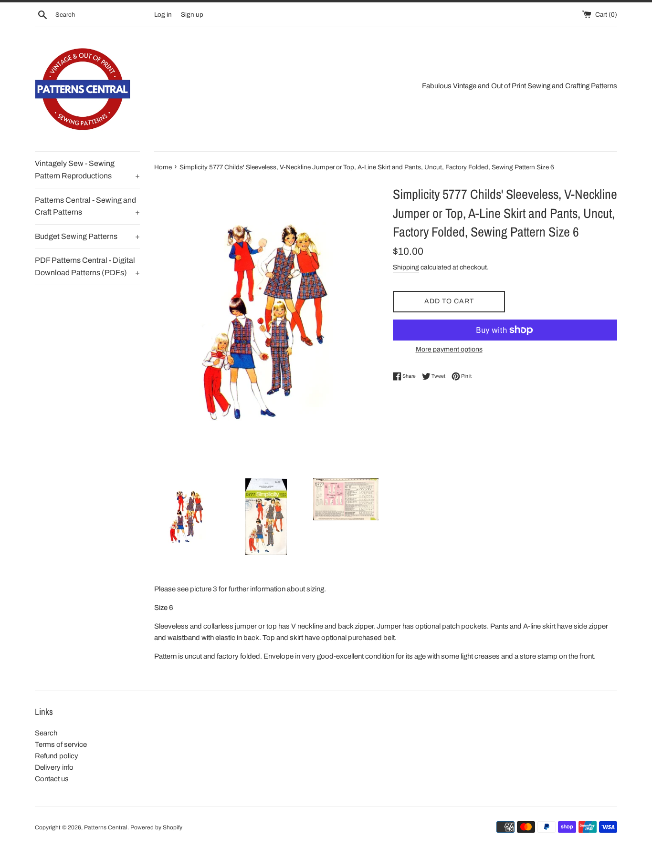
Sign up (192, 14)
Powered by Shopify (156, 827)
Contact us (52, 779)
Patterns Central (105, 827)
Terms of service (61, 744)
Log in (163, 14)
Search (46, 733)
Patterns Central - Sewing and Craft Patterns (87, 206)
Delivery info (54, 767)
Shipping (406, 267)
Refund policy (56, 756)
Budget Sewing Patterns (87, 236)
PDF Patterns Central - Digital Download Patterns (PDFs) (87, 266)
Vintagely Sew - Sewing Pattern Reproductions (87, 169)
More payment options (449, 349)
